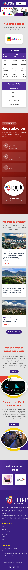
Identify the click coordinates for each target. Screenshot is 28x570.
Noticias (4, 537)
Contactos (21, 3)
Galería (3, 539)
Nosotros (4, 529)
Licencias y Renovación (15, 156)
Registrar (14, 371)
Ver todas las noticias (14, 331)
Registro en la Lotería (15, 145)
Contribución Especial (15, 167)
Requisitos (4, 534)
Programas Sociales (7, 531)
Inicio (3, 526)
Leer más (5, 263)
